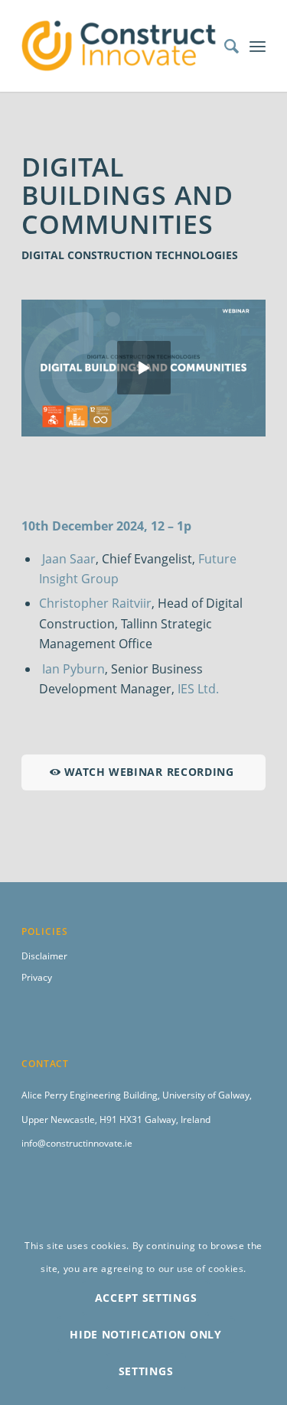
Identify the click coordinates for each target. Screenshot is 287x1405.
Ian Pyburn (73, 668)
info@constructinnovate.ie (76, 1143)
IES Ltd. (198, 688)
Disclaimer (44, 955)
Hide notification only (145, 1334)
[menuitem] (224, 45)
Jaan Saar (69, 558)
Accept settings (146, 1297)
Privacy (36, 977)
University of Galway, (207, 1095)
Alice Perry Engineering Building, (91, 1095)
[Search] (224, 45)
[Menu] (257, 46)
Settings (146, 1371)
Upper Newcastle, (60, 1119)
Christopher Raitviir (95, 603)
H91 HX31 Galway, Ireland (154, 1119)
